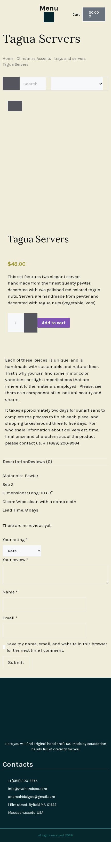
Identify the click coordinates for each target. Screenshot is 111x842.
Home (8, 58)
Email (10, 617)
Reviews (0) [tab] (40, 461)
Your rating (15, 539)
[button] (9, 340)
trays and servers (70, 58)
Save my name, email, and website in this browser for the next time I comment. (57, 647)
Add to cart (54, 322)
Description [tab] (15, 461)
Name (10, 591)
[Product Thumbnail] (15, 106)
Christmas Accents (34, 58)
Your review (15, 559)
